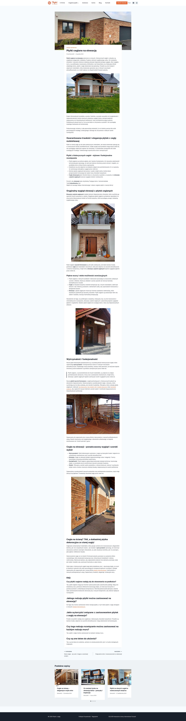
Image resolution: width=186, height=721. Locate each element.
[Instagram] (136, 2)
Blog (100, 3)
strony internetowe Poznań (128, 716)
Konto (93, 3)
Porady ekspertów (71, 47)
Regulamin (95, 716)
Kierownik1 (71, 54)
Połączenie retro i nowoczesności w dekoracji (108, 653)
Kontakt (107, 3)
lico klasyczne (83, 387)
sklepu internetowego (100, 570)
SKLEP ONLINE (121, 3)
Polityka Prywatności (85, 716)
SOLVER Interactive (114, 716)
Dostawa (85, 3)
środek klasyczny (102, 387)
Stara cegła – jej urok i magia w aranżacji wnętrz (76, 654)
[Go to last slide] (57, 684)
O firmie (62, 3)
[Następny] (129, 684)
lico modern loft (92, 387)
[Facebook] (133, 2)
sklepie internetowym (79, 607)
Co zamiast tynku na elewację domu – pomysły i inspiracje (93, 690)
